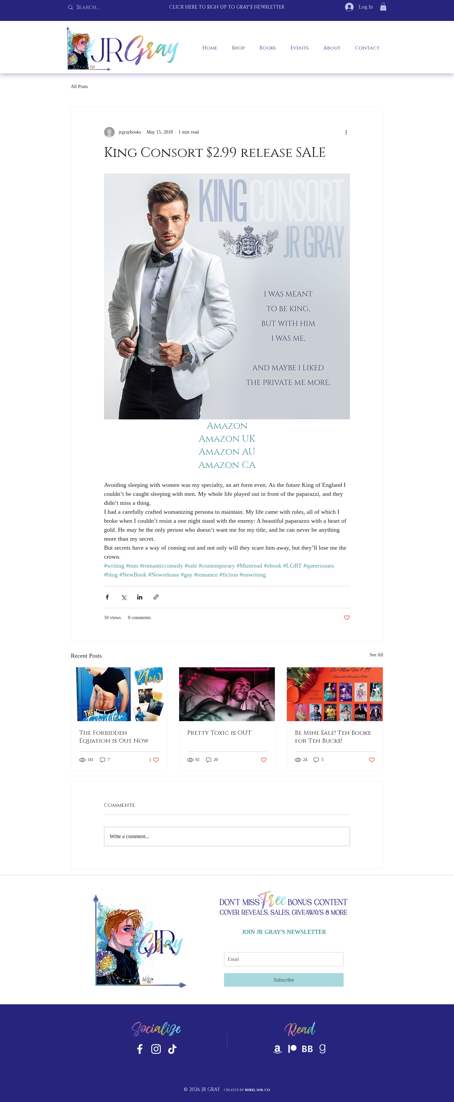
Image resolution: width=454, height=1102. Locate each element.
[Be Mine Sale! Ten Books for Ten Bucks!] (335, 694)
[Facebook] (139, 1049)
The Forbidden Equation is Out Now (114, 737)
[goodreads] (322, 1048)
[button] (383, 7)
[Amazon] (277, 1048)
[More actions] (346, 132)
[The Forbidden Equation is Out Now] (119, 694)
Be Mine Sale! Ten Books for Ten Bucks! (333, 737)
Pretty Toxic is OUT (219, 733)
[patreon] (292, 1048)
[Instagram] (156, 1049)
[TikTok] (172, 1049)
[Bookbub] (307, 1048)
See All (376, 654)
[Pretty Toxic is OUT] (227, 694)
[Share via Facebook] (107, 597)
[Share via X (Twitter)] (123, 597)
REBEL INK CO (257, 1090)
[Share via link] (156, 597)
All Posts (79, 86)
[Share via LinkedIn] (140, 597)
